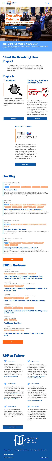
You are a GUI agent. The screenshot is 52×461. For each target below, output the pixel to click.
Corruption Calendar (15, 187)
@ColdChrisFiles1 (15, 393)
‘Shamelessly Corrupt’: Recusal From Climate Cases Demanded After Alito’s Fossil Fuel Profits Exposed (23, 277)
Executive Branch (36, 187)
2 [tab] (22, 39)
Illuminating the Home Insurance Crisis (37, 81)
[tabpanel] (26, 24)
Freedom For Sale (10, 190)
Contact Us (44, 450)
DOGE (24, 204)
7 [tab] (32, 39)
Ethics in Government (26, 187)
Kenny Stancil (7, 202)
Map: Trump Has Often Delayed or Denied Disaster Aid (23, 210)
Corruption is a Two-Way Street (15, 229)
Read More (15, 27)
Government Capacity (17, 206)
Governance (7, 206)
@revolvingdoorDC (9, 454)
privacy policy (44, 457)
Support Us (37, 450)
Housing (25, 206)
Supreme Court (31, 273)
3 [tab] (24, 39)
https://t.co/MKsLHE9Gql (11, 399)
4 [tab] (26, 39)
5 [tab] (28, 39)
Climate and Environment (16, 204)
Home (5, 450)
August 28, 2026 (11, 361)
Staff (31, 450)
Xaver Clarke (7, 184)
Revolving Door (14, 244)
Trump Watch (10, 80)
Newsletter (7, 224)
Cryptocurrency (7, 308)
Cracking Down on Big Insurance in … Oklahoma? (21, 248)
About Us (10, 450)
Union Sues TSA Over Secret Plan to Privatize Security (24, 301)
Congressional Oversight (17, 224)
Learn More (14, 118)
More (12, 259)
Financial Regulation (38, 242)
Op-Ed (6, 242)
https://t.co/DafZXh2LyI (38, 376)
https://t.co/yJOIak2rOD (11, 376)
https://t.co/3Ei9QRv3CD (34, 378)
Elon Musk (29, 204)
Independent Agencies (19, 297)
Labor (26, 297)
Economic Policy (8, 330)
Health (6, 226)
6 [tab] (30, 39)
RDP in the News (14, 265)
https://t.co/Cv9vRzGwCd (34, 400)
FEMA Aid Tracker (23, 126)
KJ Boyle (6, 222)
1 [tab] (20, 39)
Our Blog (9, 176)
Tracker (7, 187)
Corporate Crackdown (29, 224)
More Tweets (12, 427)
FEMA (44, 204)
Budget (6, 320)
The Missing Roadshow (13, 323)
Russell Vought (32, 206)
